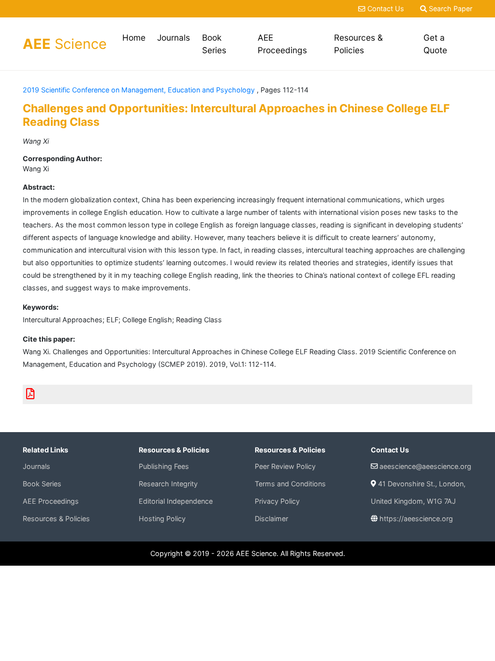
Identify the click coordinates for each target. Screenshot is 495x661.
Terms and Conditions (290, 484)
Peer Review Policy (285, 466)
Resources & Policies (358, 43)
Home (135, 37)
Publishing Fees (164, 466)
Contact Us (385, 8)
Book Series (214, 43)
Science (65, 43)
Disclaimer (271, 518)
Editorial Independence (176, 501)
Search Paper (449, 8)
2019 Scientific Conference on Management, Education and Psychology (140, 90)
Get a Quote (435, 43)
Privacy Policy (277, 501)
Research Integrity (168, 484)
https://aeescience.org (416, 518)
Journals (173, 37)
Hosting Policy (162, 518)
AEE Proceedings (282, 43)
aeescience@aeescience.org (425, 466)
